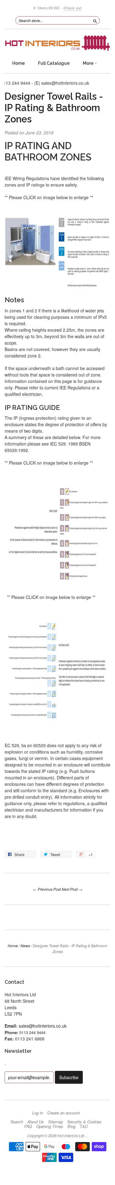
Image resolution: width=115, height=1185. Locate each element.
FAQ (28, 1126)
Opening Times (49, 1126)
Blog (71, 1126)
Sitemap (55, 1122)
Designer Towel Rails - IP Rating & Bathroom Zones (54, 108)
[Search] (95, 20)
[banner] (57, 43)
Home (18, 63)
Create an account (63, 1113)
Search (16, 1122)
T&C (84, 1126)
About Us (35, 1122)
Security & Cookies (84, 1122)
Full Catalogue (54, 63)
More (88, 63)
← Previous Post (47, 889)
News (25, 945)
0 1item (46, 8)
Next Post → (72, 889)
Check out (72, 8)
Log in (37, 1113)
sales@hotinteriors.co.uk (43, 1026)
